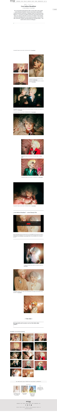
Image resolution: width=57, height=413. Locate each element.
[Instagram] (27, 405)
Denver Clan (28, 381)
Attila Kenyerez (21, 235)
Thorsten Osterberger (26, 236)
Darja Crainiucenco (29, 235)
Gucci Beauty (33, 381)
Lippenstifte (39, 381)
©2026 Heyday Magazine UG (28, 408)
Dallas (24, 381)
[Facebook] (25, 405)
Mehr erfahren (28, 222)
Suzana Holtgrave (15, 236)
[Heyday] (12, 1)
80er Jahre (20, 381)
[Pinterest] (29, 405)
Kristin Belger (34, 235)
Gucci (34, 11)
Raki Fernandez (16, 235)
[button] (44, 1)
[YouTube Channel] (31, 405)
